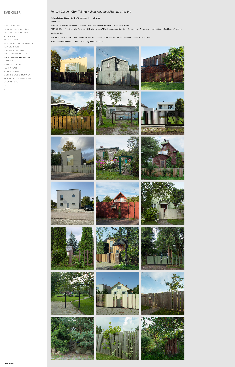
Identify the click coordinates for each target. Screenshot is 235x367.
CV (5, 85)
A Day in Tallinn (11, 40)
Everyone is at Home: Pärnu (16, 29)
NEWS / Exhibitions (12, 26)
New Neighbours (11, 47)
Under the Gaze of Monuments (18, 75)
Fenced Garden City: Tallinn (17, 57)
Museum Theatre (11, 71)
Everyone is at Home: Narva (16, 33)
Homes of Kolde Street (14, 50)
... (4, 22)
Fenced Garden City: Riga (15, 54)
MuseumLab (9, 61)
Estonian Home (11, 82)
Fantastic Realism (12, 64)
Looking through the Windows (19, 43)
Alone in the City (12, 36)
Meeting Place (10, 68)
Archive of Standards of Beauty (19, 78)
